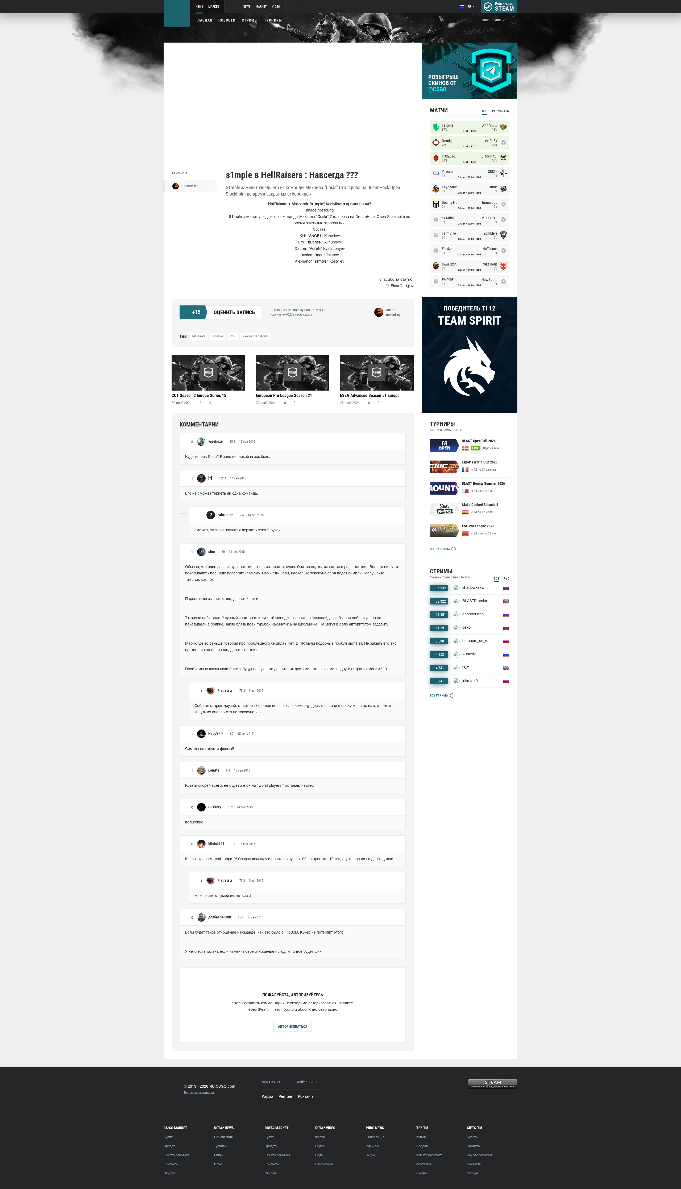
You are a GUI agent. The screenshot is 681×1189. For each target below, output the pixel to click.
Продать (170, 1146)
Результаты (500, 111)
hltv (232, 336)
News (199, 7)
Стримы (250, 20)
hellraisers (198, 336)
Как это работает (176, 1155)
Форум (320, 1137)
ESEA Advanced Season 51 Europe (370, 395)
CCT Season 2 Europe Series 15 (199, 395)
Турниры (273, 20)
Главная (204, 20)
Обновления (223, 1137)
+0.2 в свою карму (298, 314)
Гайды (218, 1155)
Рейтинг (286, 1097)
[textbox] (292, 457)
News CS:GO (271, 1082)
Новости (226, 20)
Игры (218, 1164)
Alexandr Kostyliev (255, 336)
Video (276, 7)
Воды (319, 1155)
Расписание (324, 1164)
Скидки (169, 1173)
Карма (267, 1097)
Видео (320, 1146)
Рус (506, 579)
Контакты (306, 1097)
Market (213, 7)
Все (484, 111)
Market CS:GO (306, 1082)
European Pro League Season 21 (284, 395)
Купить (169, 1137)
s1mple (218, 336)
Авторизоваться (292, 1026)
